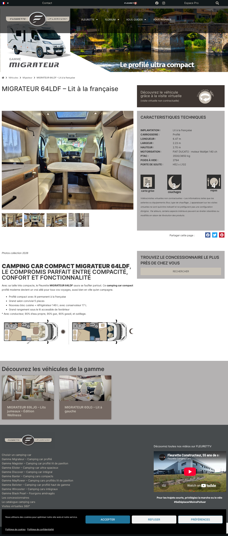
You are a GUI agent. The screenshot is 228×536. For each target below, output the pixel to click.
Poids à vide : (149, 160)
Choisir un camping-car (16, 455)
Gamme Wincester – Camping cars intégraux (30, 489)
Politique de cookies (15, 529)
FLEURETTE (87, 19)
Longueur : (148, 139)
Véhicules (13, 77)
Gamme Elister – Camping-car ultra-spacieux (30, 467)
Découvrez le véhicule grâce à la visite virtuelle (161, 94)
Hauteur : (147, 147)
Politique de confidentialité (40, 529)
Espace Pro (191, 3)
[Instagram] (163, 3)
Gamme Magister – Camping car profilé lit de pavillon (35, 463)
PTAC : (145, 156)
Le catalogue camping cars (18, 502)
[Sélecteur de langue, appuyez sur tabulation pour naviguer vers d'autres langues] (5, 3)
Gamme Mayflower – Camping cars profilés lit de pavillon (37, 480)
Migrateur (27, 77)
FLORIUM (110, 19)
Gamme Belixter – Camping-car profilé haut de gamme (36, 484)
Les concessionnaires (15, 497)
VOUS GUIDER (134, 19)
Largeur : (147, 143)
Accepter (108, 519)
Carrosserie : (150, 134)
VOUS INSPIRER (162, 19)
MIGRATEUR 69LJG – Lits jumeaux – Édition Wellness (26, 411)
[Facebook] (157, 3)
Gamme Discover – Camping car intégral (27, 472)
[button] (217, 3)
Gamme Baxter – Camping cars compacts (27, 476)
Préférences (200, 519)
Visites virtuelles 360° (16, 506)
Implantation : (150, 130)
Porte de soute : (152, 164)
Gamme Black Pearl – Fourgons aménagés (28, 493)
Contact (47, 3)
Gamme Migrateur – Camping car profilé (27, 459)
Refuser (154, 519)
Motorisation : (151, 151)
